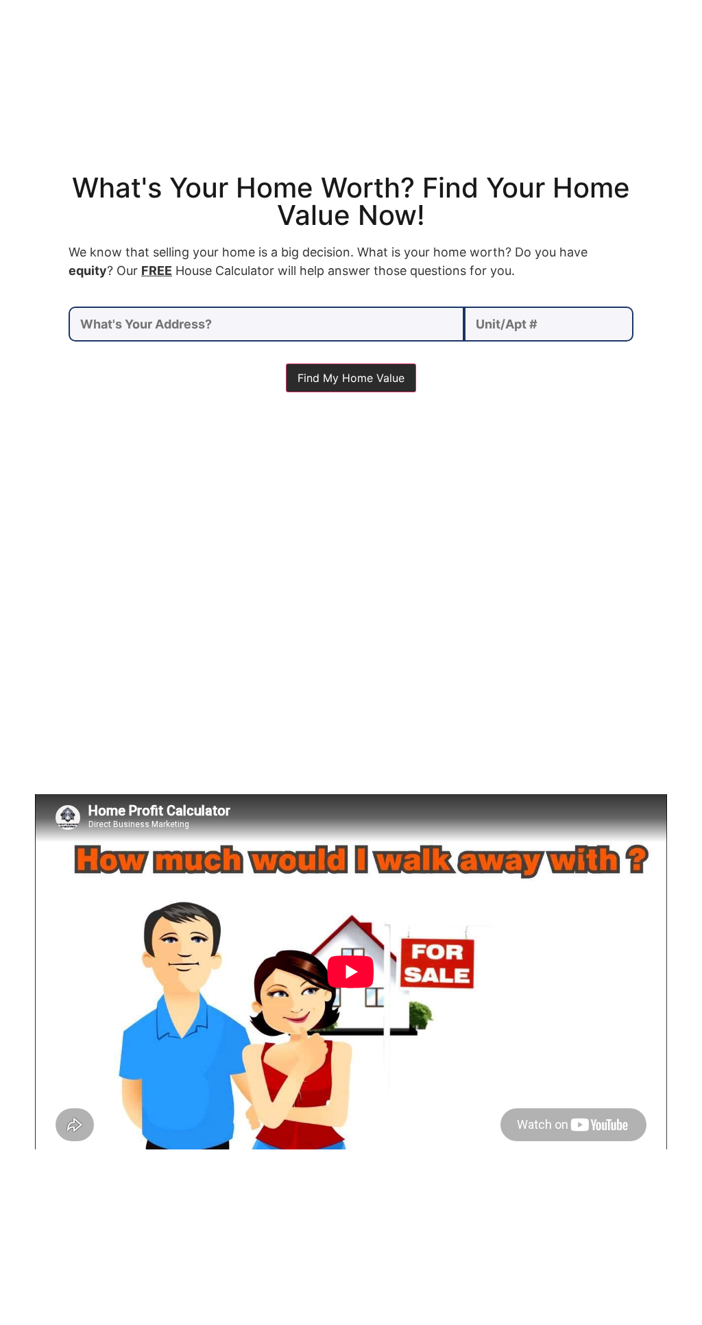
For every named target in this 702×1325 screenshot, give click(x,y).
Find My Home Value (351, 378)
